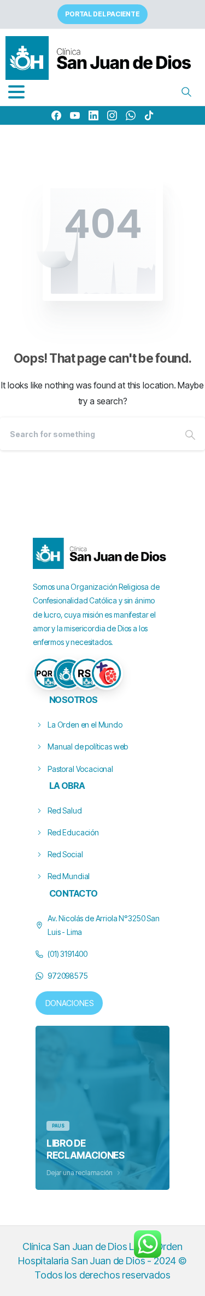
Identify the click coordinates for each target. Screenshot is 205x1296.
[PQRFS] (49, 673)
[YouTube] (75, 115)
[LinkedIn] (93, 115)
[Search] (186, 92)
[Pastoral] (106, 673)
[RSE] (87, 673)
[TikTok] (149, 115)
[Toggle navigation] (16, 92)
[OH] (68, 673)
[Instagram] (112, 115)
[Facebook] (56, 115)
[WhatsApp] (131, 115)
